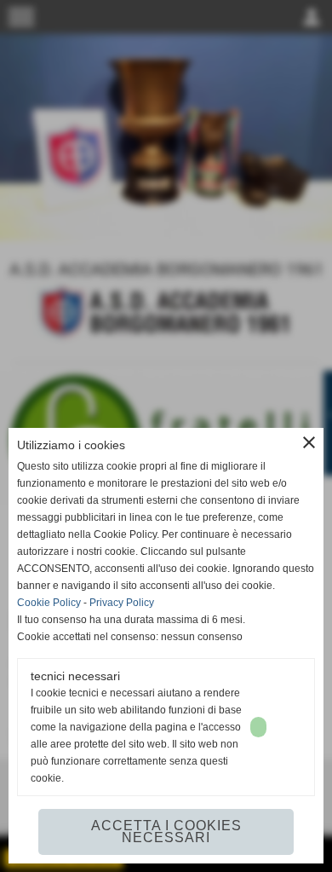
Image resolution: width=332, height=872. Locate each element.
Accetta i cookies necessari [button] (166, 831)
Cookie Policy (49, 603)
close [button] (309, 442)
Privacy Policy (121, 603)
